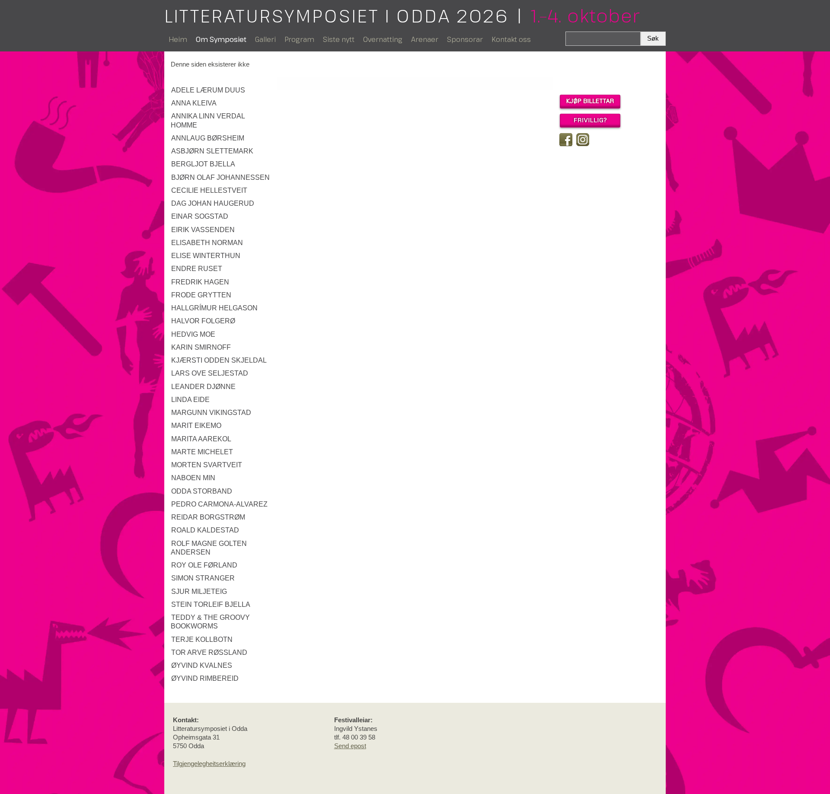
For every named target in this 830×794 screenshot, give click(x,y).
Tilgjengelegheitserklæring (209, 763)
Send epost (350, 745)
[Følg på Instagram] (583, 140)
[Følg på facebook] (566, 140)
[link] (221, 90)
